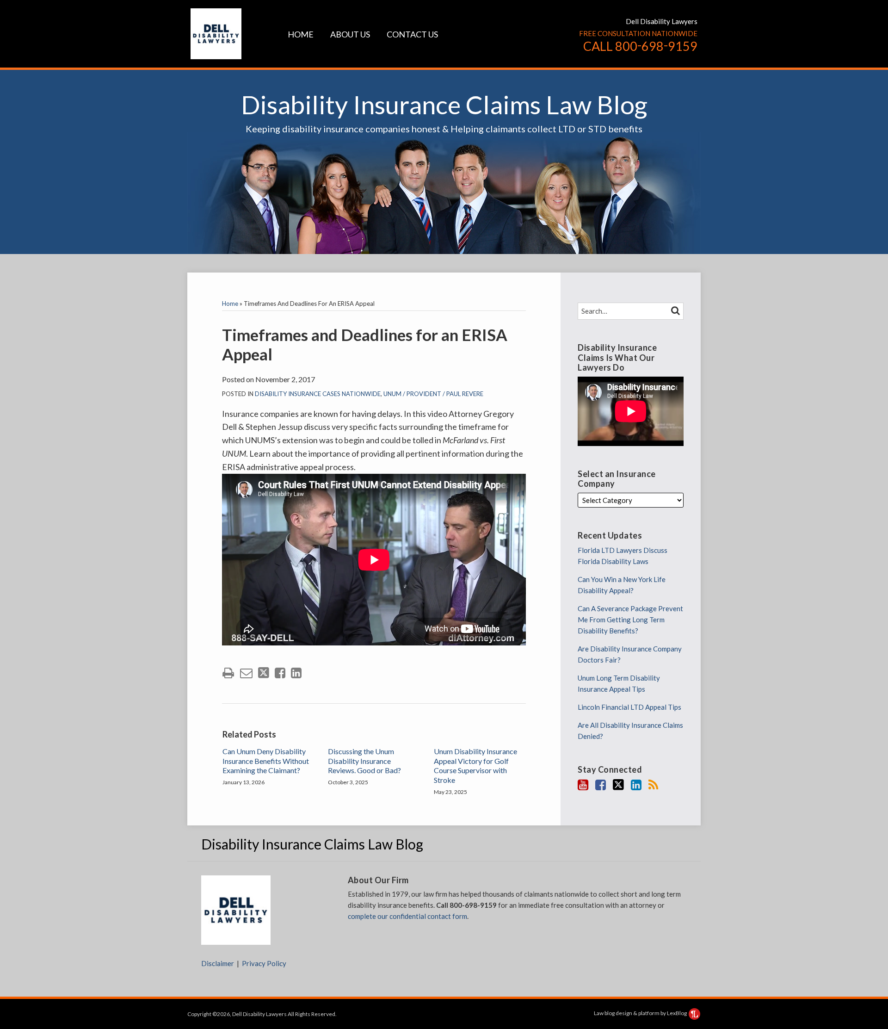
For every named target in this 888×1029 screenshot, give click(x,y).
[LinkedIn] (636, 784)
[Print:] (228, 672)
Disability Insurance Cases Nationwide (318, 393)
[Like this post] (280, 673)
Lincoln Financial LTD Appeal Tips (629, 707)
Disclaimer (217, 963)
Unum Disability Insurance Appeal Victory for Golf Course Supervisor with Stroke (475, 765)
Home (301, 34)
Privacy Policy (264, 963)
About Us (350, 34)
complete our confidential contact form (407, 916)
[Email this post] (246, 673)
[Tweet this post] (263, 673)
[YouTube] (583, 784)
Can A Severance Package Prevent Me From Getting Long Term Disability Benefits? (630, 619)
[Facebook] (600, 784)
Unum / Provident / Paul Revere (433, 393)
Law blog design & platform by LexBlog (641, 1013)
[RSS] (653, 784)
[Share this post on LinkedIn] (296, 673)
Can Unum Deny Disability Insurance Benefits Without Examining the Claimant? (265, 761)
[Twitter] (618, 784)
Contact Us (412, 34)
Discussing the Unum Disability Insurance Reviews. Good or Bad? (364, 761)
